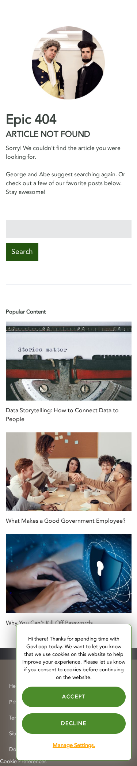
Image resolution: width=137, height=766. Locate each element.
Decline (73, 723)
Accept (73, 696)
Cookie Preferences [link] (23, 761)
